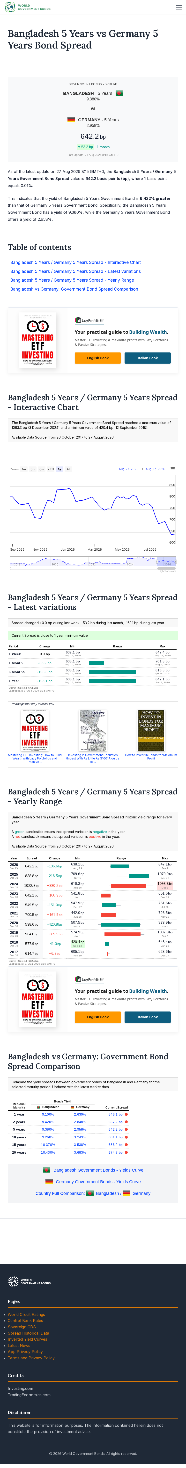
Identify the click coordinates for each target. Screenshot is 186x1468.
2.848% (80, 1122)
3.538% (80, 1145)
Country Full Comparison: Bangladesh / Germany (93, 1193)
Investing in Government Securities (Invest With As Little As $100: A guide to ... (92, 758)
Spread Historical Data (28, 1333)
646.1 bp (116, 1114)
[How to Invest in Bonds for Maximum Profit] (151, 730)
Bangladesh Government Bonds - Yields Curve (98, 1170)
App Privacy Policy (25, 1351)
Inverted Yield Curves (27, 1339)
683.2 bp (116, 1145)
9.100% (48, 1114)
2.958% (80, 1129)
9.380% (48, 1129)
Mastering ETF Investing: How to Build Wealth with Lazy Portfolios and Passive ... (35, 758)
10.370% (48, 1145)
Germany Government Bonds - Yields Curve (98, 1181)
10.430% (48, 1152)
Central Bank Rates (25, 1320)
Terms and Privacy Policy (31, 1357)
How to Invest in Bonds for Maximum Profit (151, 756)
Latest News (19, 1345)
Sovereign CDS (22, 1326)
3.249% (80, 1137)
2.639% (80, 1114)
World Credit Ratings (26, 1314)
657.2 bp (116, 1122)
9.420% (48, 1122)
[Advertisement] (93, 66)
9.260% (48, 1137)
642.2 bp (116, 1129)
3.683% (80, 1152)
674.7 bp (116, 1152)
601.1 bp (116, 1137)
